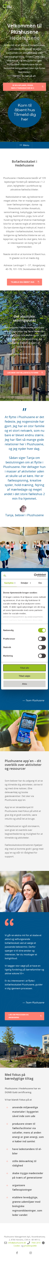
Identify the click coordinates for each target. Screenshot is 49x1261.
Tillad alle (24, 668)
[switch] (42, 639)
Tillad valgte (24, 676)
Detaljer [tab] (24, 583)
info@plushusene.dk (17, 1242)
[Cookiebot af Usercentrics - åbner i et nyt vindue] (34, 575)
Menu (26, 145)
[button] (44, 4)
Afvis (24, 684)
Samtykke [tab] (9, 583)
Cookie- (17, 1245)
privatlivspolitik (30, 1245)
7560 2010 (36, 1242)
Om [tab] (40, 583)
